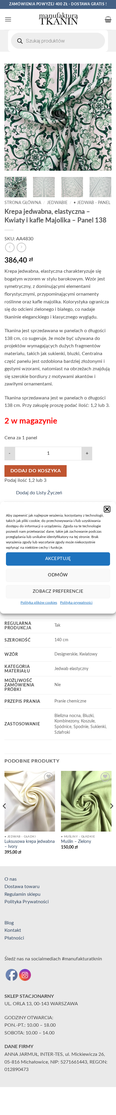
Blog (9, 922)
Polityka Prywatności (26, 901)
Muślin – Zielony (76, 842)
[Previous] (14, 117)
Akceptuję (58, 558)
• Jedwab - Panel (91, 203)
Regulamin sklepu (22, 894)
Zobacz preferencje (58, 591)
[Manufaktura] (58, 19)
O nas (10, 879)
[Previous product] (21, 247)
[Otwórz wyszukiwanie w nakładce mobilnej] (58, 41)
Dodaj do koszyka (35, 471)
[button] (107, 509)
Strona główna (22, 203)
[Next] (102, 117)
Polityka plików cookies (39, 602)
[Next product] (9, 247)
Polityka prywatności (76, 602)
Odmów (58, 575)
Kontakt (12, 930)
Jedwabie (57, 203)
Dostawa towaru (22, 886)
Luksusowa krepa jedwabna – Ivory (29, 844)
